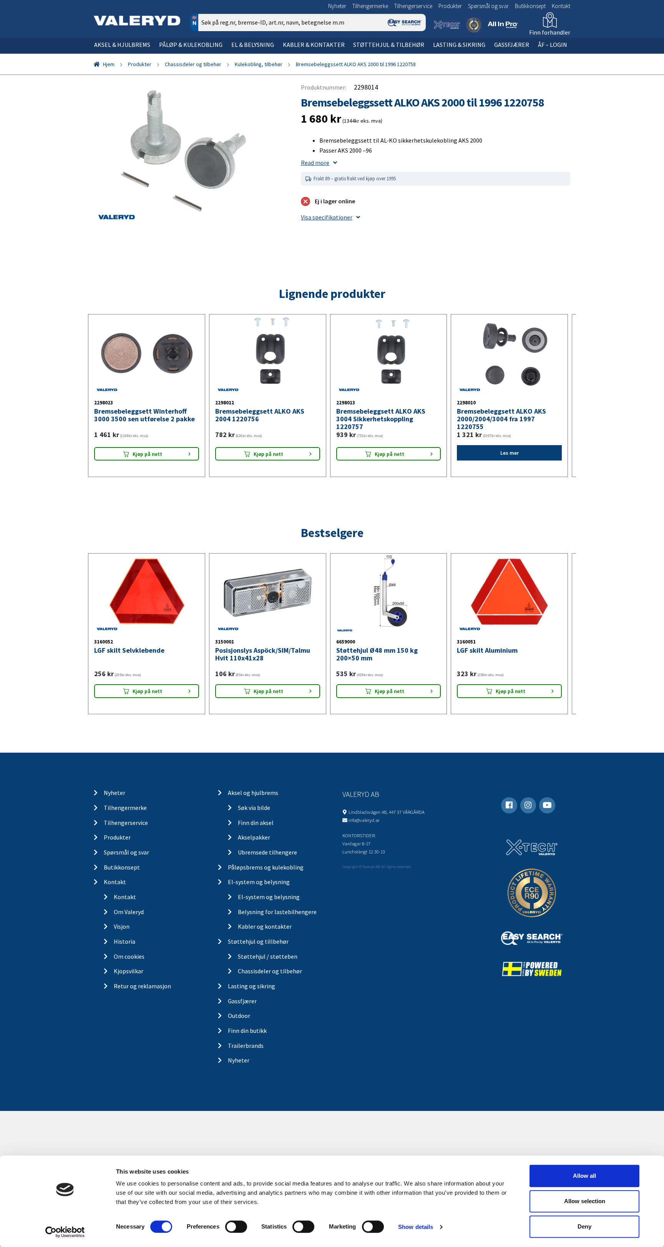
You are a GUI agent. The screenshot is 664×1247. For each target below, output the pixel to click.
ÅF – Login (552, 44)
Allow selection (584, 1201)
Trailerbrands (246, 1045)
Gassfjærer (511, 44)
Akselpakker (254, 837)
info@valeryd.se (364, 820)
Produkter (450, 6)
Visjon (121, 926)
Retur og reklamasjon (142, 986)
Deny (584, 1226)
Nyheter (337, 6)
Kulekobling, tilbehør (258, 64)
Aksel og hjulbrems (253, 792)
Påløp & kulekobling (190, 44)
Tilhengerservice (413, 6)
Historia (124, 941)
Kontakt (561, 6)
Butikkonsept (530, 6)
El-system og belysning (259, 882)
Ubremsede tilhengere (267, 852)
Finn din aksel (256, 822)
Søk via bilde (254, 807)
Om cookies (129, 956)
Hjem (109, 64)
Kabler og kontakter (265, 926)
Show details (415, 1227)
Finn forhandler (549, 32)
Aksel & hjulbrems (122, 44)
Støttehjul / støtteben (267, 956)
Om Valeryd (129, 912)
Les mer (509, 452)
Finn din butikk (247, 1030)
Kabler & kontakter (314, 44)
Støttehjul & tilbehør (388, 44)
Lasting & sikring (459, 44)
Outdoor (239, 1015)
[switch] (236, 1226)
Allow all (584, 1175)
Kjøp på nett (147, 454)
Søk (414, 55)
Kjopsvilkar (128, 971)
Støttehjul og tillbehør (258, 941)
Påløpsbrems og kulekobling (266, 867)
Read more (315, 162)
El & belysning (252, 44)
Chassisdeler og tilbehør (193, 64)
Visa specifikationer (326, 217)
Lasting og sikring (251, 986)
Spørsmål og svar (488, 6)
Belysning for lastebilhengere (277, 912)
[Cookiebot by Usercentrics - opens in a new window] (65, 1232)
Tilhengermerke (370, 6)
